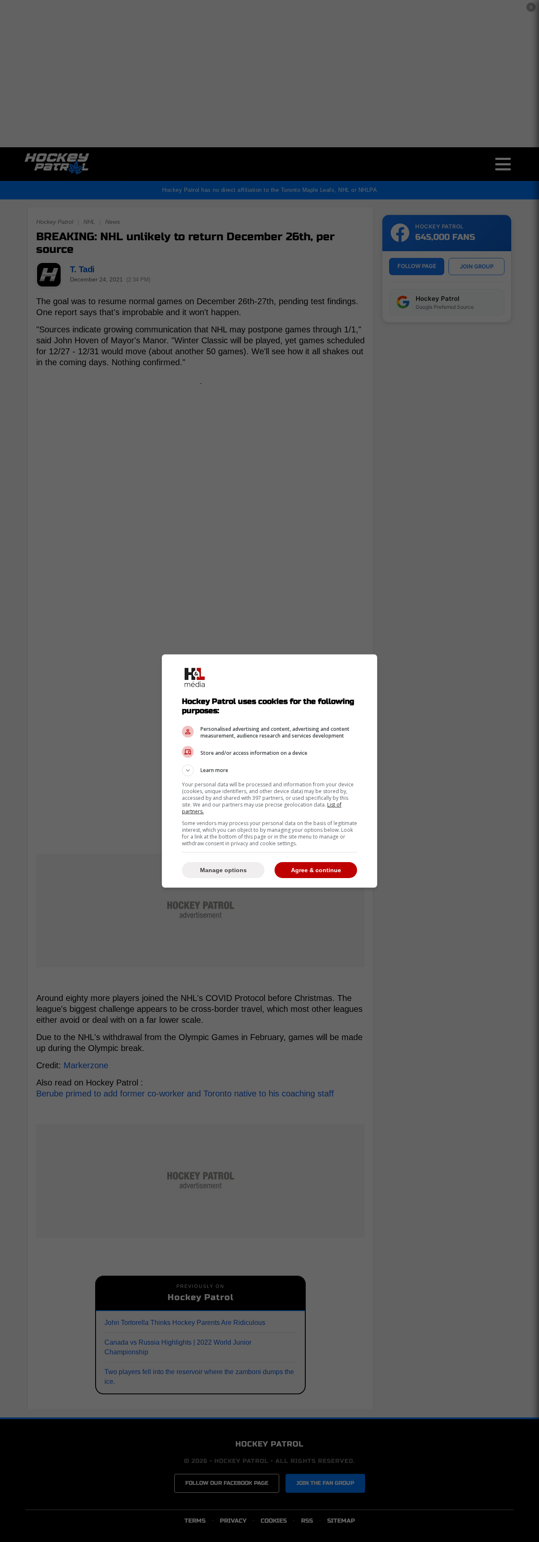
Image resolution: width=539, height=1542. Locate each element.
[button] (269, 770)
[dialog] (269, 771)
